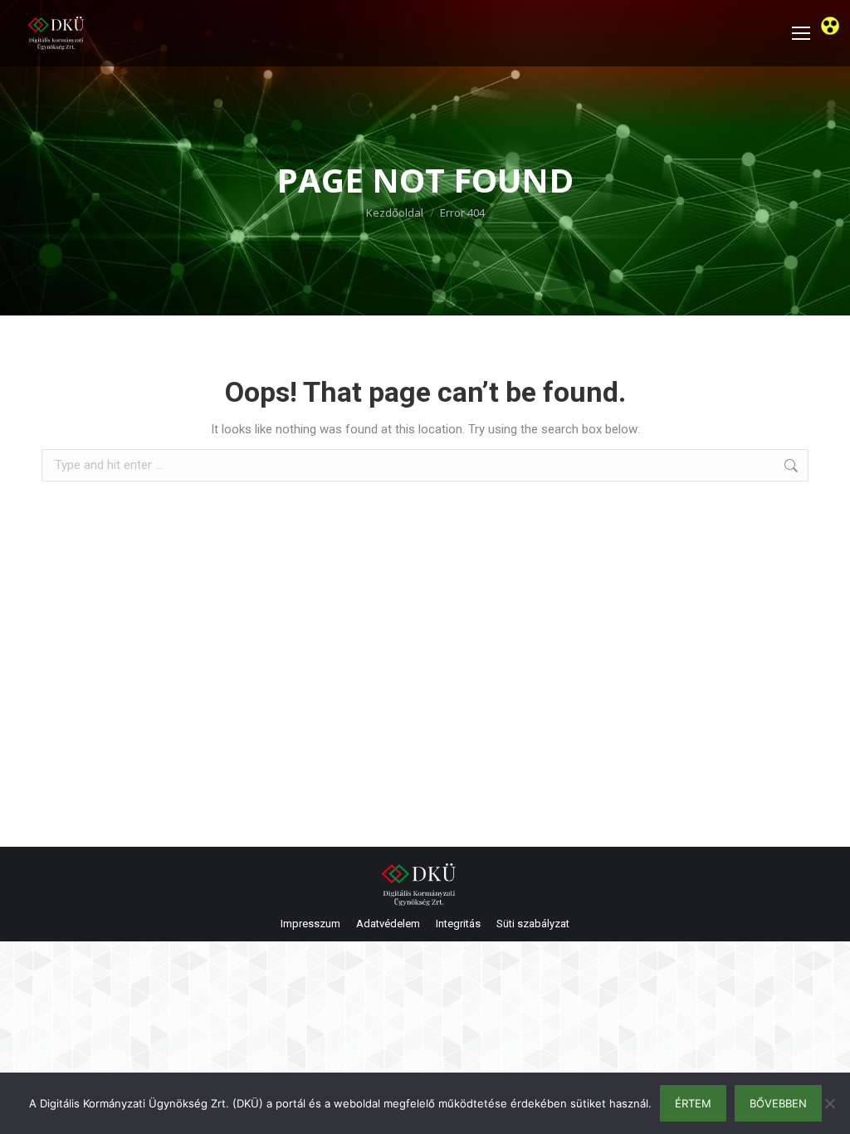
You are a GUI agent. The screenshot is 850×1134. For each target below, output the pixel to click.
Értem (693, 1103)
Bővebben (778, 1103)
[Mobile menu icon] (801, 33)
